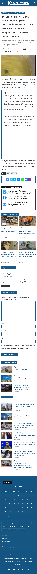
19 (31, 503)
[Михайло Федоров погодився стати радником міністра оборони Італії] (6, 435)
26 (31, 507)
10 (22, 499)
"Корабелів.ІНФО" (9, 558)
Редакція (4, 538)
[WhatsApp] (22, 179)
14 (10, 503)
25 (27, 507)
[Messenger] (18, 179)
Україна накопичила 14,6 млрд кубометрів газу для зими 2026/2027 (24, 406)
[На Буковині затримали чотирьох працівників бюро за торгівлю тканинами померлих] (6, 426)
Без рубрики (12, 523)
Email (3, 331)
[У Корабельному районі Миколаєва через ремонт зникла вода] (9, 245)
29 (14, 511)
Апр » (9, 517)
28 (10, 511)
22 (14, 507)
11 (27, 499)
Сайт (2, 338)
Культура (5, 526)
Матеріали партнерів (8, 547)
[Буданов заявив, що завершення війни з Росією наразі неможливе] (6, 445)
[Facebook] (7, 179)
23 (18, 507)
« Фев (5, 517)
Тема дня (21, 12)
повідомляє (26, 85)
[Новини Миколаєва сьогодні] (18, 3)
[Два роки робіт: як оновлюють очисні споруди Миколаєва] (9, 221)
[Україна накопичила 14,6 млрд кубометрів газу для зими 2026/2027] (6, 407)
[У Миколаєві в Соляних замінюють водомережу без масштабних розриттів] (27, 221)
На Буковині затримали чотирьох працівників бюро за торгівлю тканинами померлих (24, 425)
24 (22, 507)
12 (31, 499)
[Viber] (29, 179)
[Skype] (14, 179)
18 (27, 503)
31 (22, 511)
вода (8, 173)
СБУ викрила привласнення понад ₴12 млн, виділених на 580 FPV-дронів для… (24, 453)
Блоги (20, 523)
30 (18, 511)
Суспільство (13, 12)
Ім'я (3, 323)
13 (5, 503)
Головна (5, 9)
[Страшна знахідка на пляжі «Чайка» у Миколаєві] (6, 369)
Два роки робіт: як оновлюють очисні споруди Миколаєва (8, 229)
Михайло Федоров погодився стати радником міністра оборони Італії (25, 435)
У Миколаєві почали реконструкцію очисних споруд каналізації (27, 254)
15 (14, 503)
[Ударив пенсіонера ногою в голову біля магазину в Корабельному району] (6, 388)
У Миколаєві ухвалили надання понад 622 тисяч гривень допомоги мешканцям (24, 378)
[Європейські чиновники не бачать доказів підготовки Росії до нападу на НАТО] (6, 416)
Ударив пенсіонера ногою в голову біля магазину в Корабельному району (23, 387)
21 (10, 507)
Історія (4, 523)
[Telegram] (26, 179)
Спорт (27, 526)
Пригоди (10, 9)
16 (18, 503)
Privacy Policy (5, 541)
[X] (11, 179)
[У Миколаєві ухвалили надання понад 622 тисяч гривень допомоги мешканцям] (6, 378)
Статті (4, 530)
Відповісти (5, 286)
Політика (12, 526)
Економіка (27, 523)
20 (5, 507)
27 (5, 511)
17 (22, 503)
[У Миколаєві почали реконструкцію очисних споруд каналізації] (27, 245)
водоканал (14, 173)
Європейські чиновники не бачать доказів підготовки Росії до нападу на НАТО (25, 416)
